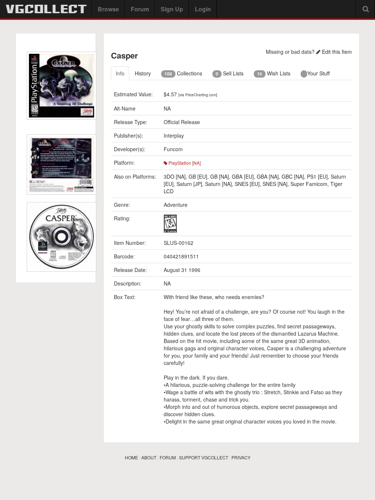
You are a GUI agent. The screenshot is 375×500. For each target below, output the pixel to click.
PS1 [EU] (317, 176)
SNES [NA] (275, 183)
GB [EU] (198, 176)
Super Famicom (308, 183)
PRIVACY (240, 457)
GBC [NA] (293, 176)
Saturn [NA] (218, 183)
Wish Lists (273, 73)
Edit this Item (336, 51)
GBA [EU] (243, 176)
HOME (131, 457)
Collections (183, 73)
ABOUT (148, 457)
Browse (108, 9)
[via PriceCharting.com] (197, 94)
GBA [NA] (268, 176)
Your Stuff (318, 73)
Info (120, 73)
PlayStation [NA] (184, 163)
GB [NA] (219, 176)
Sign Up (172, 9)
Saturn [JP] (189, 183)
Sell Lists (230, 73)
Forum (140, 9)
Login (203, 9)
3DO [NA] (175, 176)
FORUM (168, 457)
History (143, 73)
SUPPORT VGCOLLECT (203, 457)
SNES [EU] (247, 183)
